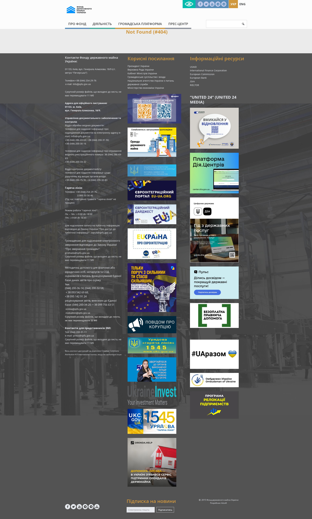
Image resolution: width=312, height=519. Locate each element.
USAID (193, 66)
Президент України (138, 66)
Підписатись (165, 509)
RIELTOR (194, 85)
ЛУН (192, 81)
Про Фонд (77, 24)
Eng (242, 4)
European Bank (198, 77)
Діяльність (102, 24)
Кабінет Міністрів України (142, 73)
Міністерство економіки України (146, 87)
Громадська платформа (140, 24)
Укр (233, 4)
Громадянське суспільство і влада (146, 76)
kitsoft (224, 503)
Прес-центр (178, 24)
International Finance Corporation (208, 70)
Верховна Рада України (141, 69)
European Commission (202, 74)
